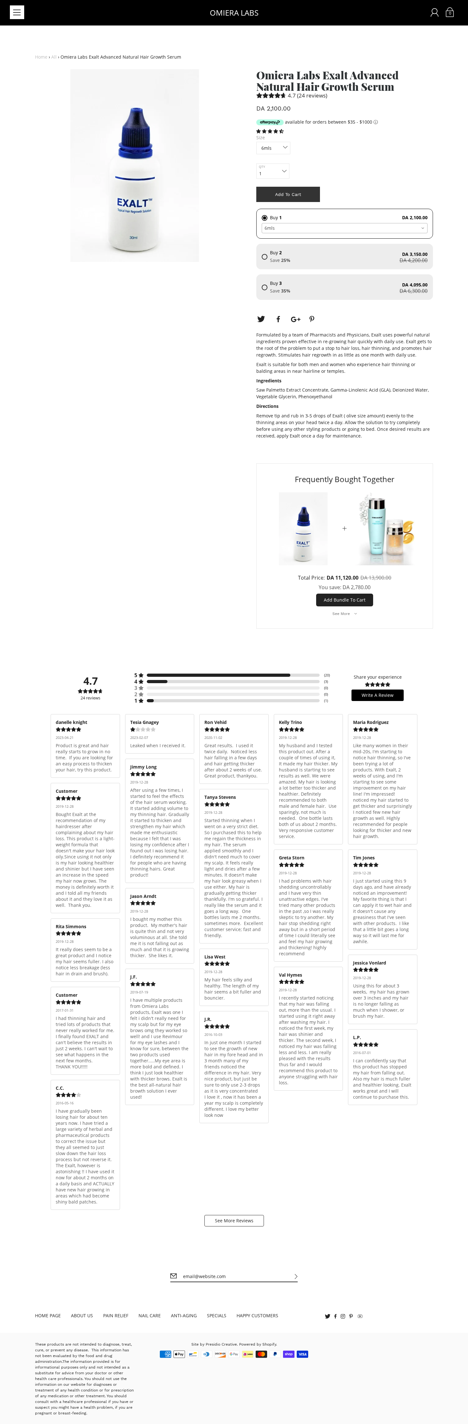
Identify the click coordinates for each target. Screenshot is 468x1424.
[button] (270, 131)
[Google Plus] (295, 319)
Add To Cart (288, 194)
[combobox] (345, 228)
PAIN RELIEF (115, 1315)
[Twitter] (261, 319)
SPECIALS (216, 1315)
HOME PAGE (48, 1315)
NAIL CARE (149, 1315)
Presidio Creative (221, 1344)
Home (41, 57)
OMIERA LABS (234, 13)
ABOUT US (82, 1315)
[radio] (345, 215)
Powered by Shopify (257, 1344)
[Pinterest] (312, 319)
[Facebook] (278, 319)
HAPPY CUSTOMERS (257, 1315)
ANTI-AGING (184, 1315)
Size (260, 137)
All (54, 57)
